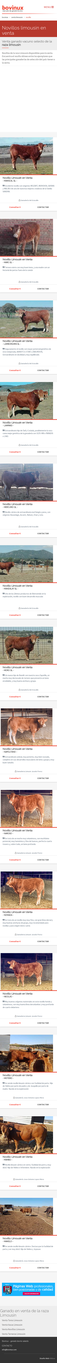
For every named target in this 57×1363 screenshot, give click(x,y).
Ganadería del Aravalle (29, 200)
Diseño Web (44, 1358)
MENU (47, 7)
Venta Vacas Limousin (12, 1324)
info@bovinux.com (9, 1349)
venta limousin (17, 17)
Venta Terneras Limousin (13, 1333)
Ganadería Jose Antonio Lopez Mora (29, 1098)
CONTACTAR (43, 207)
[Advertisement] (28, 98)
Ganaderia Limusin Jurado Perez (29, 771)
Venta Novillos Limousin (13, 1329)
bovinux (5, 17)
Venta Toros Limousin (12, 1320)
